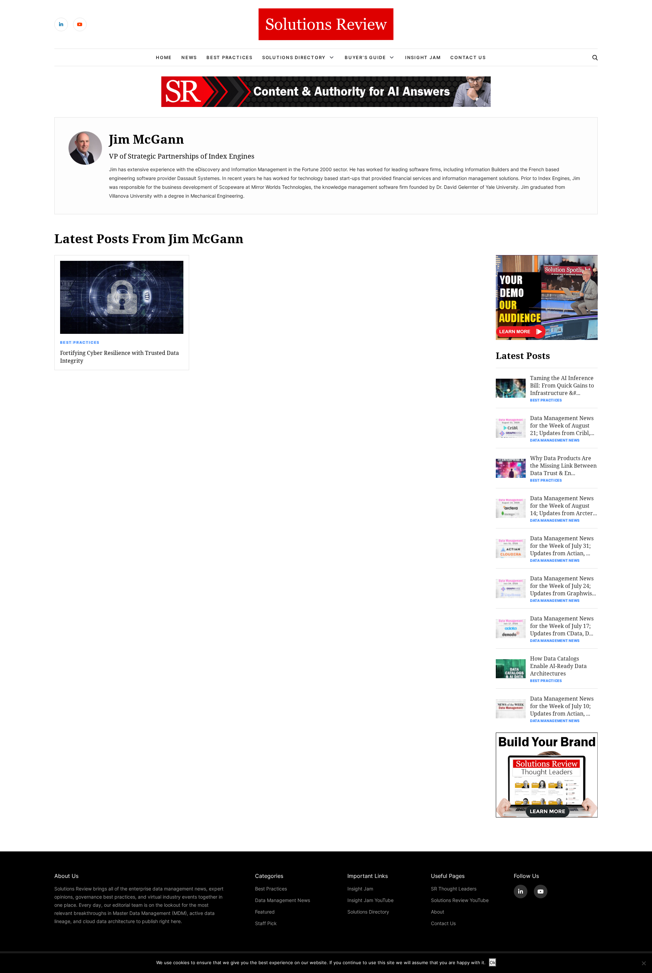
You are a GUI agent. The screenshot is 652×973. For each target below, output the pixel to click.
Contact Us (468, 57)
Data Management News (555, 440)
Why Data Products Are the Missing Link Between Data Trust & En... (563, 465)
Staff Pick (266, 923)
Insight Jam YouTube (370, 900)
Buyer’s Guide (365, 57)
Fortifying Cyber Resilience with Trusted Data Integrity (119, 356)
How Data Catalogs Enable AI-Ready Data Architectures (558, 666)
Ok (492, 962)
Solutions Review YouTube (460, 900)
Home (164, 57)
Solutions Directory (294, 57)
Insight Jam (423, 57)
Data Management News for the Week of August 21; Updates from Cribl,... (562, 425)
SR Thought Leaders (453, 888)
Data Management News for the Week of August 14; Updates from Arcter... (563, 505)
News (189, 57)
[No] (643, 963)
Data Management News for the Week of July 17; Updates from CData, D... (562, 626)
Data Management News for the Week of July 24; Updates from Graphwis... (563, 586)
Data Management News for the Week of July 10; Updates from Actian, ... (562, 706)
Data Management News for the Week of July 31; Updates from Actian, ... (562, 546)
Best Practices (229, 57)
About (437, 911)
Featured (265, 911)
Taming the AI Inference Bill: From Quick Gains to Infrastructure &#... (562, 385)
